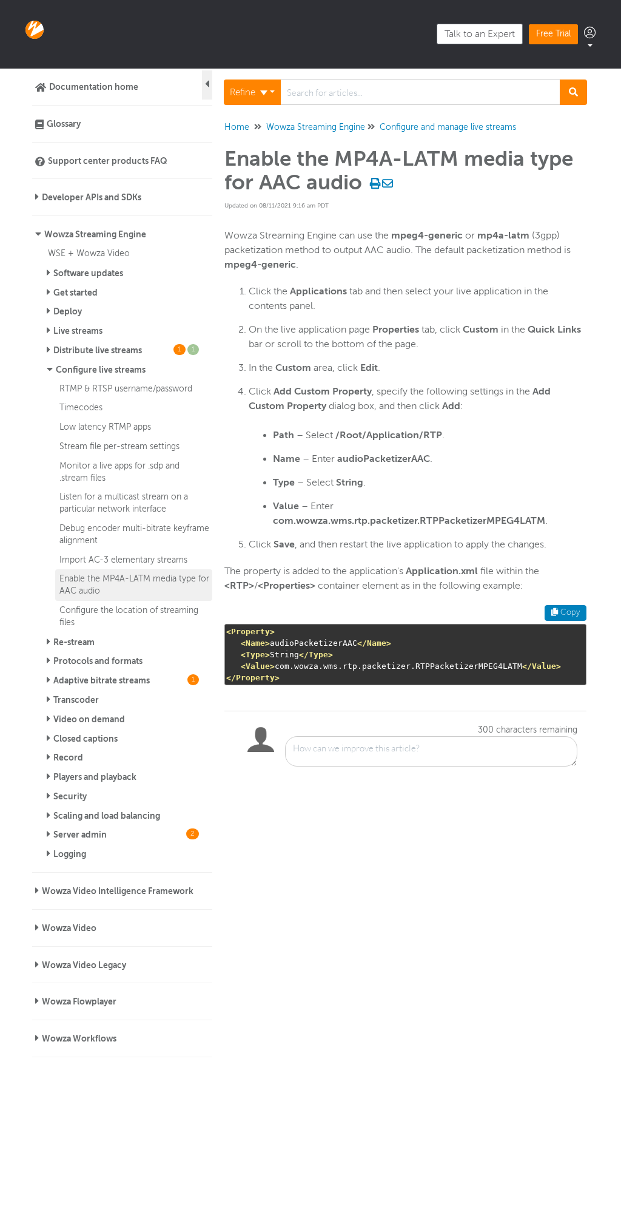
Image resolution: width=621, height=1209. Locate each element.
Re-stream (74, 642)
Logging (69, 854)
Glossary (64, 124)
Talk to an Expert (480, 34)
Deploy (67, 311)
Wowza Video (69, 928)
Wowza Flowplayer (79, 1001)
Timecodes (80, 407)
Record (68, 757)
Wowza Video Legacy (84, 965)
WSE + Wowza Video (89, 253)
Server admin (124, 834)
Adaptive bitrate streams (124, 680)
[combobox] (420, 92)
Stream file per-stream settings (119, 446)
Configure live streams (101, 369)
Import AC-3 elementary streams (123, 559)
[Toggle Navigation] (207, 85)
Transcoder (76, 700)
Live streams (77, 331)
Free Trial (553, 33)
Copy (569, 612)
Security (70, 796)
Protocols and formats (98, 661)
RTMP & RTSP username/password (125, 388)
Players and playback (94, 777)
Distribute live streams (124, 350)
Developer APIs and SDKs (91, 197)
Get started (75, 292)
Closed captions (85, 738)
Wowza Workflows (79, 1038)
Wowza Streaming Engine (95, 234)
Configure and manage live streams (448, 127)
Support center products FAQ (107, 161)
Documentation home (93, 87)
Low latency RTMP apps (105, 427)
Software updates (88, 273)
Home (236, 127)
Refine (244, 92)
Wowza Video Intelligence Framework (117, 891)
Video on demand (89, 719)
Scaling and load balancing (106, 816)
